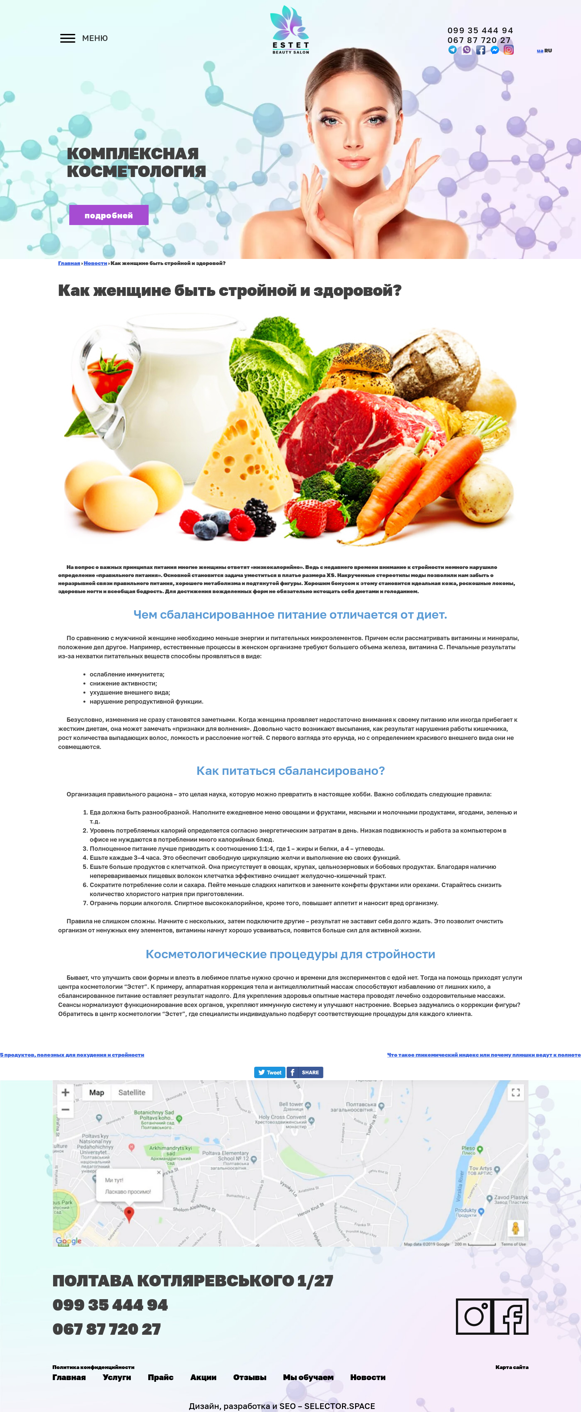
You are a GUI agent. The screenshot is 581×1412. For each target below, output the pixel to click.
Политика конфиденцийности (93, 1367)
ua (540, 50)
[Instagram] (509, 50)
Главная (69, 1377)
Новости (368, 1377)
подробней (109, 215)
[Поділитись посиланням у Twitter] (269, 1076)
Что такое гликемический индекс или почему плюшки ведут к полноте (484, 1054)
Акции (203, 1377)
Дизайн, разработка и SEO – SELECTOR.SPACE (282, 1406)
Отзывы (249, 1377)
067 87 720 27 (479, 40)
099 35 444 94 (481, 30)
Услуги (117, 1377)
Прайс (160, 1377)
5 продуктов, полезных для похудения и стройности (72, 1054)
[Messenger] (480, 50)
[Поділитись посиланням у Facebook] (306, 1076)
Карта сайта (512, 1367)
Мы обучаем (308, 1377)
